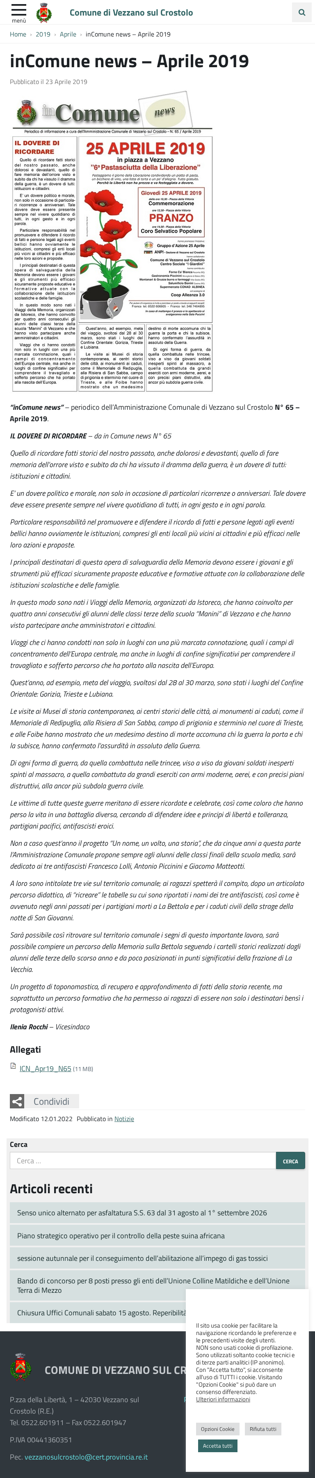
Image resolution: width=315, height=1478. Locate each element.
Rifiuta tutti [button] (263, 1429)
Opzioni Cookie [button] (218, 1429)
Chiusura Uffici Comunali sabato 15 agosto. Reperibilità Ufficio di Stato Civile (135, 1312)
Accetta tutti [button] (218, 1445)
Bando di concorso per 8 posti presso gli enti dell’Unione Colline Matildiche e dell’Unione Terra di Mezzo (153, 1285)
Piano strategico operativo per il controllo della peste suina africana (121, 1235)
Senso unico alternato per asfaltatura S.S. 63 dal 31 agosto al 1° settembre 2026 (142, 1212)
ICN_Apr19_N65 (45, 1068)
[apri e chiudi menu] (19, 9)
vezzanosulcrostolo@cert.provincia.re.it (86, 1457)
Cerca (18, 1144)
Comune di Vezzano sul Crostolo (131, 11)
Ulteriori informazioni (223, 1399)
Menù (19, 20)
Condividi (51, 1101)
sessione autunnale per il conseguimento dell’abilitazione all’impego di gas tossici (142, 1258)
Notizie (124, 1118)
